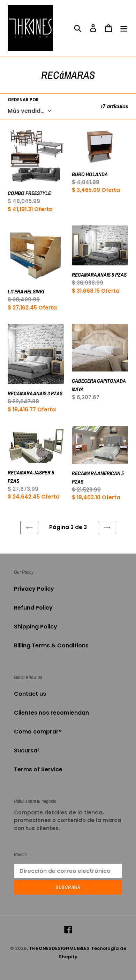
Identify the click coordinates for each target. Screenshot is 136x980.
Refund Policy (33, 608)
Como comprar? (38, 732)
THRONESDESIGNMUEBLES (59, 948)
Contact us (30, 694)
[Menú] (123, 28)
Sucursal (26, 750)
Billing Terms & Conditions (51, 645)
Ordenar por (23, 100)
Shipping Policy (35, 627)
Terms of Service (38, 769)
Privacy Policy (34, 589)
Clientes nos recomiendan (51, 713)
